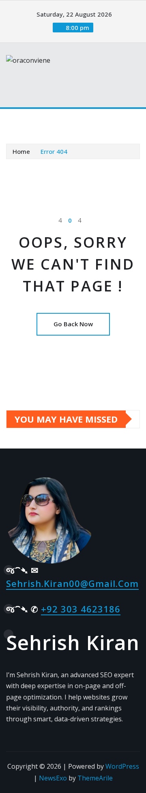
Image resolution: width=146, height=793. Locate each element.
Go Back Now (73, 324)
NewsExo (53, 778)
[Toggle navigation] (17, 120)
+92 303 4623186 (80, 609)
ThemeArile (95, 778)
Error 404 (54, 151)
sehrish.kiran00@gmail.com (72, 583)
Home (21, 151)
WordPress (122, 766)
